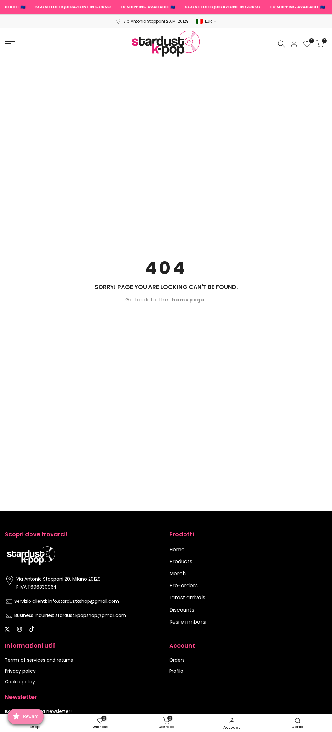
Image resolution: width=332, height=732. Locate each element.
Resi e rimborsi (187, 622)
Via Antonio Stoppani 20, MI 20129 (156, 21)
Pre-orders (183, 585)
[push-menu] (10, 43)
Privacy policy (20, 671)
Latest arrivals (187, 597)
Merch (177, 573)
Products (180, 561)
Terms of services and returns (39, 660)
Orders (176, 660)
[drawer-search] (281, 44)
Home (176, 549)
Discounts (181, 610)
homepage (188, 299)
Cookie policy (20, 681)
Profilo (176, 671)
